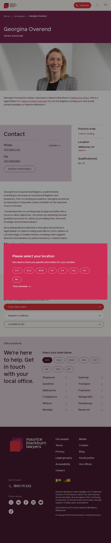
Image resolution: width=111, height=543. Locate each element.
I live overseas (20, 286)
